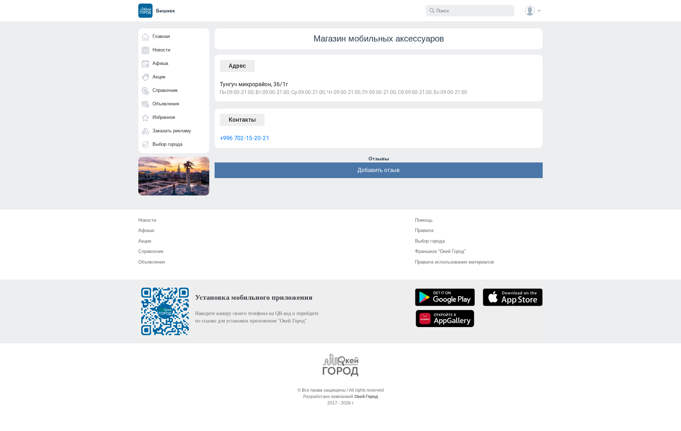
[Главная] (340, 365)
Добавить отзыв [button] (379, 170)
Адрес (237, 65)
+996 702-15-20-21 (244, 138)
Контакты (242, 119)
